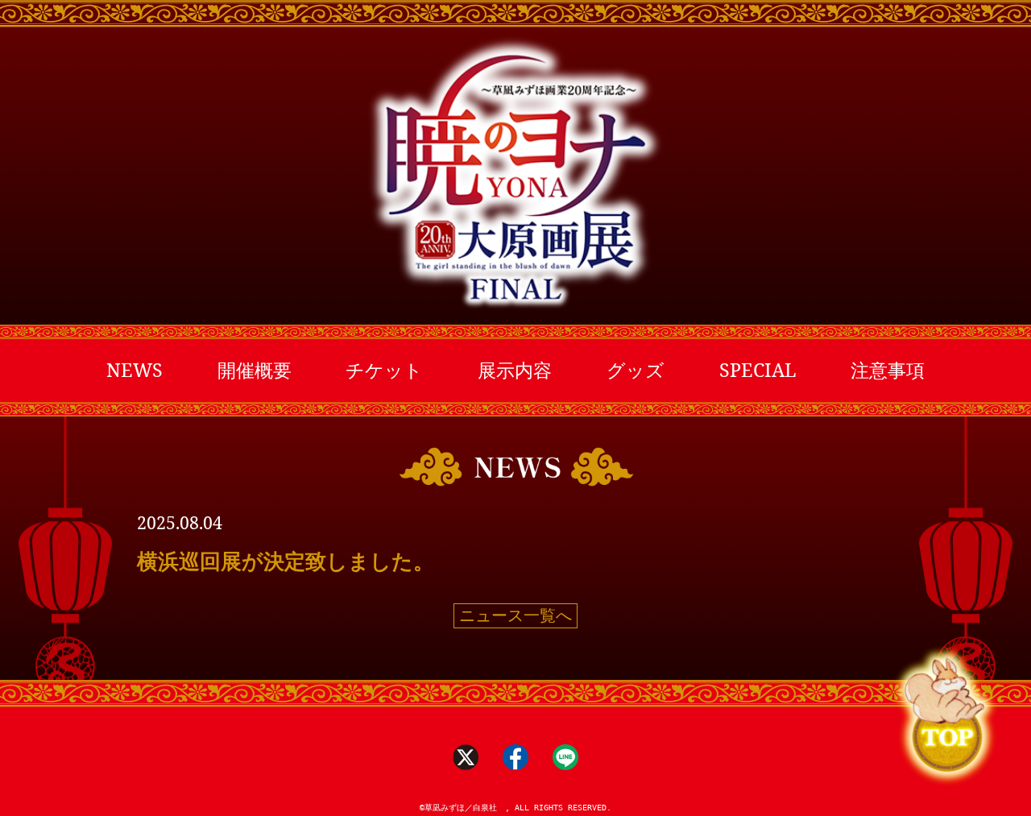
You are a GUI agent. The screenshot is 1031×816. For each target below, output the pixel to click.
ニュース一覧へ (515, 615)
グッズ (636, 370)
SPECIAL (758, 370)
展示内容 (515, 370)
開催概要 (254, 370)
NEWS (134, 370)
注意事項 (888, 370)
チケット (384, 370)
